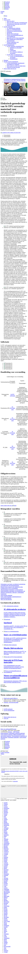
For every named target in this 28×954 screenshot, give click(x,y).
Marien (11, 49)
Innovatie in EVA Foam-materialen (15, 38)
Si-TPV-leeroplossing (9, 45)
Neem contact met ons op (10, 68)
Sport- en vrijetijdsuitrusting (13, 29)
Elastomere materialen (13, 737)
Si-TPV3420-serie (12, 408)
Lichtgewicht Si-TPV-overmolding (9, 588)
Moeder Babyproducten (13, 33)
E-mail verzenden (5, 752)
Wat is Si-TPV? (11, 21)
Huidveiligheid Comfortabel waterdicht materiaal (13, 733)
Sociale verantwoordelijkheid (11, 61)
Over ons (6, 718)
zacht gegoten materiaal (6, 595)
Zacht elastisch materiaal (7, 734)
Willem (2, 753)
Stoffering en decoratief (15, 47)
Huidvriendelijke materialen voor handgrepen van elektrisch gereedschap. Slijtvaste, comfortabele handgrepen (13, 592)
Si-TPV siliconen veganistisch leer (15, 46)
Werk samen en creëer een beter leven (16, 66)
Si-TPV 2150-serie (12, 395)
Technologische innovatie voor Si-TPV (16, 24)
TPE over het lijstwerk (6, 599)
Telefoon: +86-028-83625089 (11, 702)
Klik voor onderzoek (6, 729)
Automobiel (13, 50)
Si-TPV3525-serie (12, 447)
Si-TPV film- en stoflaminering (14, 54)
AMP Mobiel (16, 731)
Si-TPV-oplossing (8, 26)
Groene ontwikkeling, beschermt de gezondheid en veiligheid (15, 63)
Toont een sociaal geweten (13, 67)
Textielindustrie (14, 59)
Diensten (6, 60)
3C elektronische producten (13, 28)
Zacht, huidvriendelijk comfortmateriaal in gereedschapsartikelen (11, 597)
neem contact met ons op (7, 505)
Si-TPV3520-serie (12, 463)
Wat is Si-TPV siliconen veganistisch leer (17, 22)
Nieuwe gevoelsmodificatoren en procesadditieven (15, 35)
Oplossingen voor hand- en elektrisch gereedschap (13, 584)
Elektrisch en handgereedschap (14, 31)
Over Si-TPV (7, 19)
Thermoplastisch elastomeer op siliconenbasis (12, 589)
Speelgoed (9, 32)
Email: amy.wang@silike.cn (11, 698)
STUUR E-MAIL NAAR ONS (13, 132)
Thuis (5, 18)
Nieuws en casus (11, 25)
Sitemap (10, 731)
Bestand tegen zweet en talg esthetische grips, (12, 587)
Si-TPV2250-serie (12, 433)
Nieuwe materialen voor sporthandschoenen (13, 42)
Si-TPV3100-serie (12, 419)
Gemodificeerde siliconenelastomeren (10, 585)
